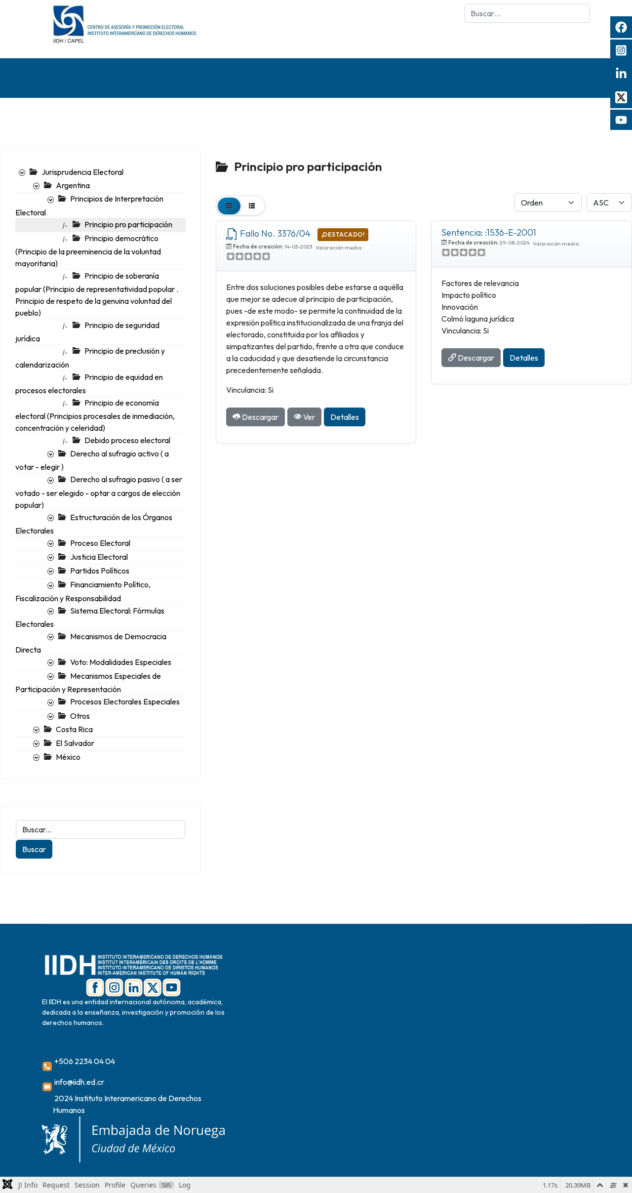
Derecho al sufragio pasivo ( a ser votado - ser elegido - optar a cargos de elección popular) (98, 491)
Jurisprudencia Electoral (82, 172)
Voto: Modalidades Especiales (120, 662)
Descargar (259, 417)
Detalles (344, 417)
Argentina (73, 185)
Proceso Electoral (100, 543)
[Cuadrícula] (229, 205)
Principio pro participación (128, 224)
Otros (80, 716)
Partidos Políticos (99, 571)
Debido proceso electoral (127, 440)
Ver (308, 417)
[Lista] (251, 205)
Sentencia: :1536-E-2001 (488, 232)
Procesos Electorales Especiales (125, 701)
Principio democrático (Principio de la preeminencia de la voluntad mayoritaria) (88, 250)
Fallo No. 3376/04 (275, 233)
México (68, 757)
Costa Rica (74, 729)
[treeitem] (82, 172)
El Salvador (75, 743)
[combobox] (527, 13)
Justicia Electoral (99, 557)
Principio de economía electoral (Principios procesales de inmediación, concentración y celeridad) (95, 415)
